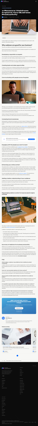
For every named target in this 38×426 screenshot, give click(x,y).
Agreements (26, 422)
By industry (3, 400)
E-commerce (4, 404)
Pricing (21, 375)
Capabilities (3, 380)
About (21, 369)
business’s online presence (10, 227)
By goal (3, 401)
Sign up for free (19, 308)
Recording (21, 392)
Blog (4, 360)
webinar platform (25, 126)
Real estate (3, 409)
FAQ (2, 386)
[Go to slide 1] (17, 355)
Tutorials (3, 383)
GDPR (35, 422)
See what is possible (31, 139)
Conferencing (22, 383)
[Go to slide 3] (20, 355)
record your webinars (23, 173)
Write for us (21, 372)
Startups (3, 410)
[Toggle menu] (36, 1)
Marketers (3, 412)
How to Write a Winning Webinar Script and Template (13, 347)
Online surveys (22, 386)
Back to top (34, 365)
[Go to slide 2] (19, 355)
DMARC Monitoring (4, 423)
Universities (3, 403)
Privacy (30, 422)
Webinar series (22, 389)
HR (2, 407)
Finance (3, 406)
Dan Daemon (9, 318)
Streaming (21, 380)
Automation (21, 381)
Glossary (3, 381)
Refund (33, 422)
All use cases (3, 398)
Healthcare (3, 415)
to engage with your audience (22, 146)
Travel (3, 413)
